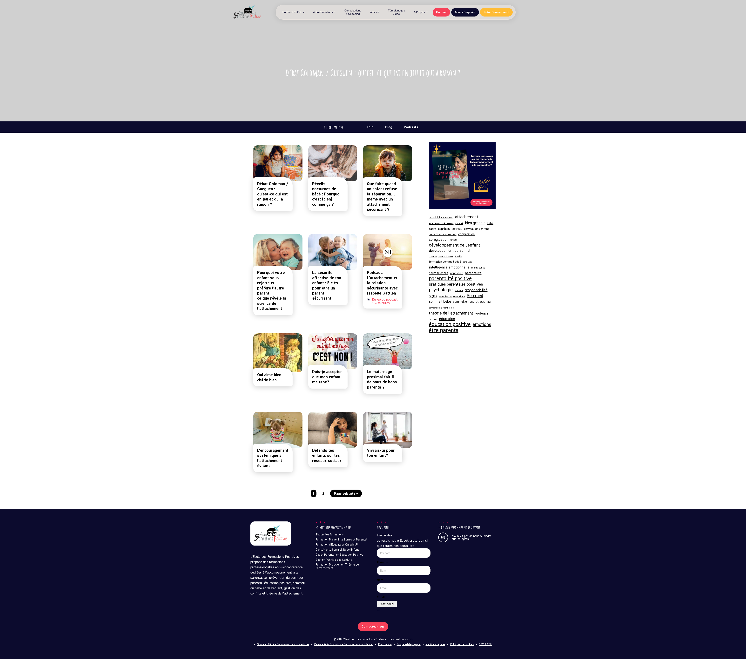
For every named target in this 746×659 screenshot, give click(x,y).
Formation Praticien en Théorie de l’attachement (337, 566)
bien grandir (475, 222)
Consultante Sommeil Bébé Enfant (337, 549)
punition (459, 290)
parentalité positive (450, 278)
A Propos (419, 12)
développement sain (441, 256)
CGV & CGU (485, 644)
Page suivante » (346, 493)
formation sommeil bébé (445, 261)
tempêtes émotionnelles (441, 307)
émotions (482, 324)
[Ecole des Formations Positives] (247, 12)
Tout (370, 127)
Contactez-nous (373, 626)
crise (453, 239)
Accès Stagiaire (465, 12)
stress (480, 301)
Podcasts (411, 127)
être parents (443, 330)
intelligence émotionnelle (449, 267)
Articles (374, 12)
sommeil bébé (440, 301)
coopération (466, 234)
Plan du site (385, 644)
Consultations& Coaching (352, 12)
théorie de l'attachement (451, 313)
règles (433, 296)
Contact (441, 12)
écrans (433, 319)
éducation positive (450, 324)
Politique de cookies (462, 644)
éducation (447, 318)
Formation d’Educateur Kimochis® (337, 544)
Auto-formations (323, 12)
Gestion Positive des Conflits (334, 559)
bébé (490, 223)
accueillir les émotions (441, 217)
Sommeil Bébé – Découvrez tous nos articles (283, 644)
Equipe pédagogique (409, 644)
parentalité (473, 273)
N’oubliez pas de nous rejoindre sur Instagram (472, 537)
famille (458, 256)
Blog (388, 127)
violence (482, 313)
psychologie (441, 289)
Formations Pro (292, 12)
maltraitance (478, 267)
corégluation (438, 239)
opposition (456, 273)
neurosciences (438, 273)
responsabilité (476, 290)
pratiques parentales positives (456, 284)
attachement (466, 217)
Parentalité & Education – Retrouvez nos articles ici (343, 644)
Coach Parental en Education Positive (339, 554)
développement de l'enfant (454, 245)
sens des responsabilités (452, 296)
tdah (489, 302)
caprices (444, 229)
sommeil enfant (463, 301)
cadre (432, 229)
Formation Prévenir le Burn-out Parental (341, 539)
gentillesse (467, 262)
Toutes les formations (330, 534)
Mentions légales (435, 644)
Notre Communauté (496, 12)
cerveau (457, 229)
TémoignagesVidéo (396, 12)
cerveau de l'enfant (476, 229)
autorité (459, 223)
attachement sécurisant (441, 223)
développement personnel (449, 250)
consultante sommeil (442, 234)
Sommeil (475, 295)
